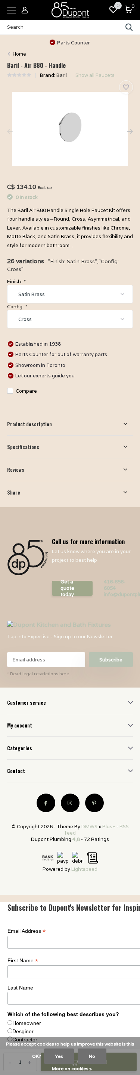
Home (19, 54)
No (92, 1056)
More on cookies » (72, 1068)
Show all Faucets (95, 75)
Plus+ (108, 826)
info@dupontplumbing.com (118, 594)
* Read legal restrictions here (38, 673)
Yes (59, 1056)
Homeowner (26, 1023)
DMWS (89, 826)
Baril (61, 75)
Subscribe (110, 660)
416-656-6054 (114, 585)
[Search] (129, 27)
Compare (26, 391)
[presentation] (10, 131)
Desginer (23, 1031)
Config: (17, 306)
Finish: (16, 281)
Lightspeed (84, 869)
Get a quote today (67, 588)
